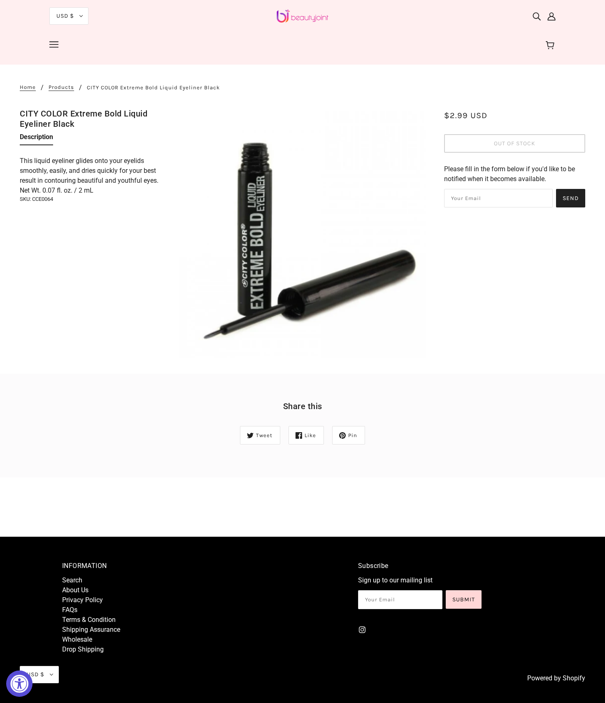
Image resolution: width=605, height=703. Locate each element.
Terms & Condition (89, 620)
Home (28, 87)
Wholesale (77, 639)
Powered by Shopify (556, 678)
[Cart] (551, 45)
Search (72, 580)
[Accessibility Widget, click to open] (19, 683)
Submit (463, 599)
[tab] (36, 138)
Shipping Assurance (91, 629)
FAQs (69, 610)
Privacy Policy (82, 600)
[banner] (302, 15)
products (61, 87)
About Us (75, 590)
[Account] (551, 16)
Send (571, 198)
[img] (536, 16)
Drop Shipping (83, 649)
